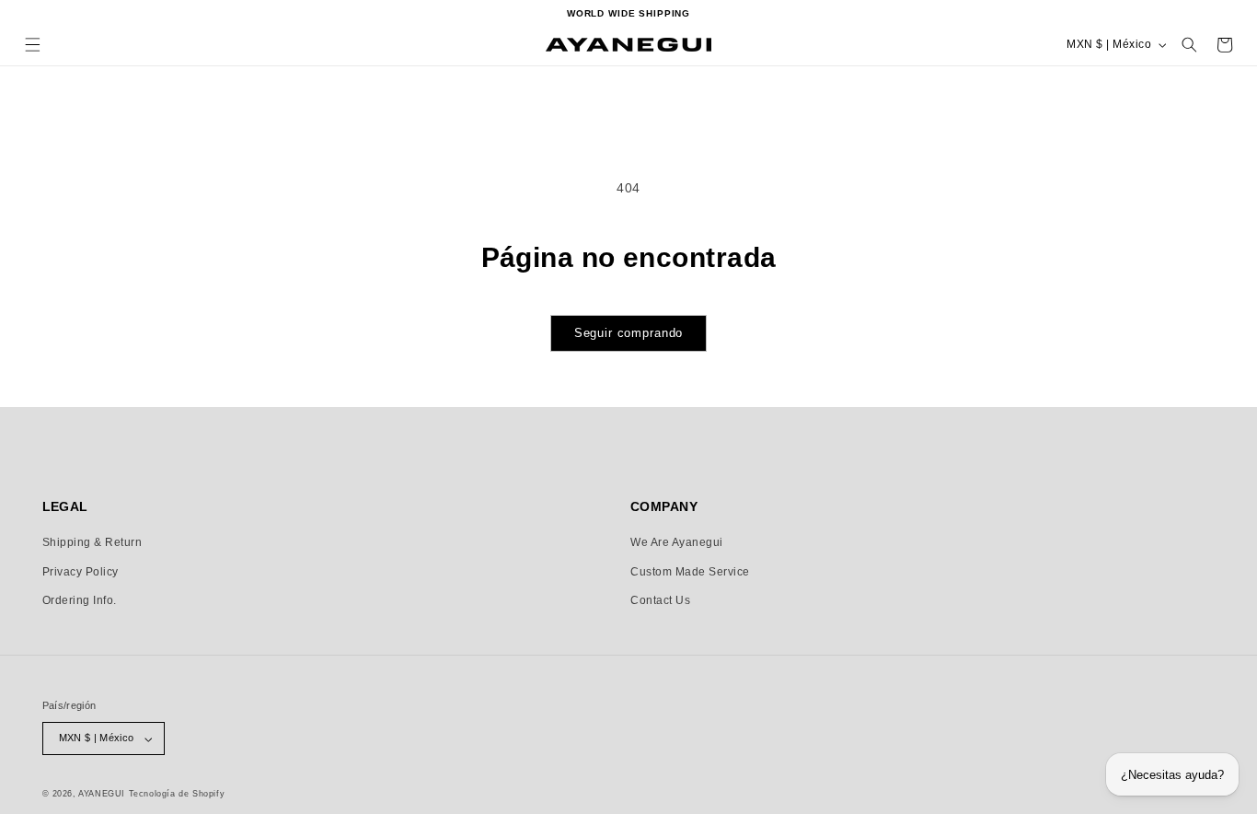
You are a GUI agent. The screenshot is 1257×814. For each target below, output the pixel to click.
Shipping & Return (92, 542)
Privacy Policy (80, 571)
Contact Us (660, 600)
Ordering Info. (79, 600)
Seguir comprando (629, 333)
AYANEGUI (101, 793)
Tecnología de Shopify (177, 793)
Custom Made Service (690, 571)
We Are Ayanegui (676, 542)
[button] (33, 45)
